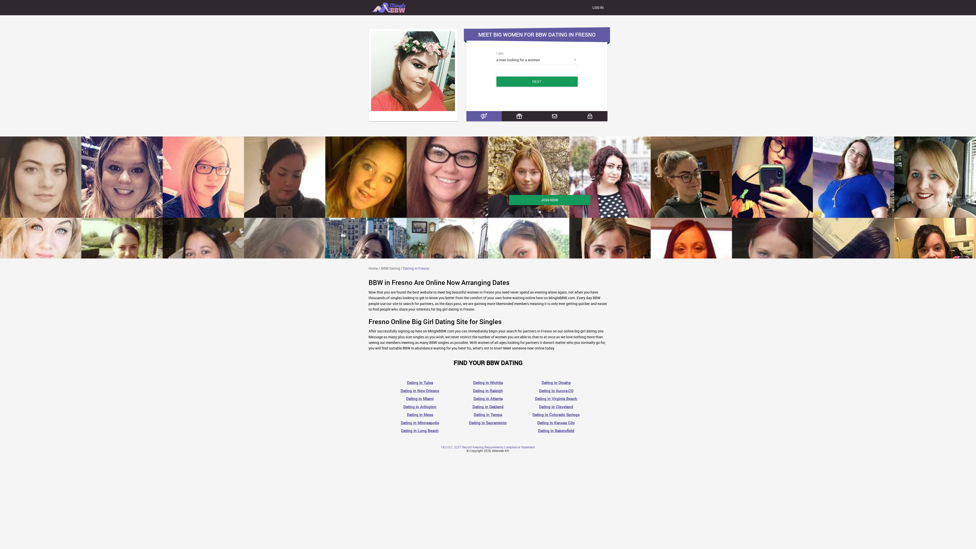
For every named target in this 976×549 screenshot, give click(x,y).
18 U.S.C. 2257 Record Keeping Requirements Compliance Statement (488, 447)
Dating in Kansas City (556, 422)
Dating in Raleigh (488, 390)
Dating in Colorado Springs (556, 414)
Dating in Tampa (488, 414)
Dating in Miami (420, 398)
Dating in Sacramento (488, 422)
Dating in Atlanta (488, 398)
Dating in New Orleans (420, 390)
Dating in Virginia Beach (556, 398)
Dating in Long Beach (420, 430)
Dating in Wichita (488, 382)
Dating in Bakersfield (556, 430)
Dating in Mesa (420, 414)
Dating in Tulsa (420, 382)
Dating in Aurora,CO (556, 390)
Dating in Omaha (556, 382)
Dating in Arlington (419, 406)
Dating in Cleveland (556, 406)
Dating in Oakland (488, 406)
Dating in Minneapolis (420, 422)
